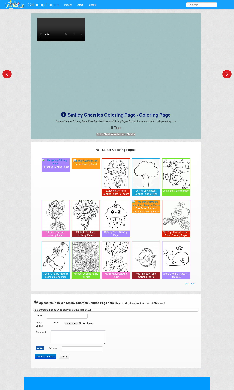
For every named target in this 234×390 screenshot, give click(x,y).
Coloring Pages (43, 4)
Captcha (53, 348)
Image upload (39, 324)
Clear (64, 356)
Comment (41, 332)
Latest (80, 4)
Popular (68, 4)
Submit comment (45, 356)
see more (190, 283)
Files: (56, 322)
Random (92, 4)
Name (39, 315)
